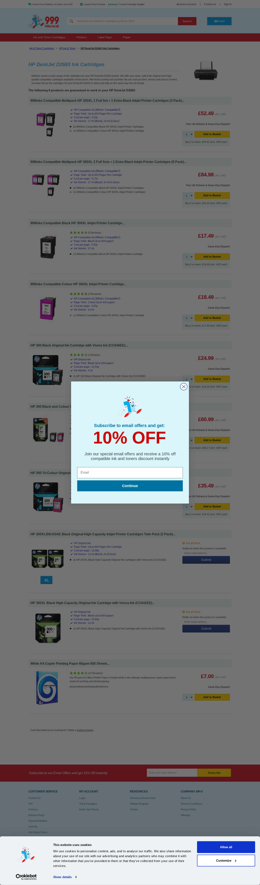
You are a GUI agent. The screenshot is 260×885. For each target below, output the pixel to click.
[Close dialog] (183, 386)
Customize (223, 860)
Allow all (226, 847)
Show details (62, 877)
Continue (130, 486)
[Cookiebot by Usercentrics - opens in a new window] (26, 877)
